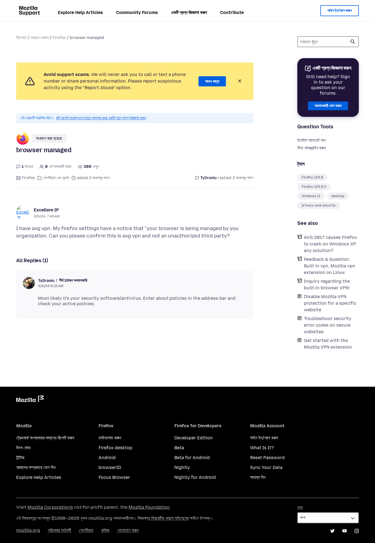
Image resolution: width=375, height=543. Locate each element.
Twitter (332, 531)
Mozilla (30, 399)
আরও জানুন (212, 81)
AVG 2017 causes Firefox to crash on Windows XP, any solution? (330, 244)
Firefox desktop (115, 447)
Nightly (182, 467)
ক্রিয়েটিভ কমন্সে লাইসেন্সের (170, 518)
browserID (110, 467)
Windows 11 (311, 196)
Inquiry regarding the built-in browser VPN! (327, 284)
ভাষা (300, 507)
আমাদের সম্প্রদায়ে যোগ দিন (35, 467)
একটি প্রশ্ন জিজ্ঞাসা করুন (189, 12)
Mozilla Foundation (149, 507)
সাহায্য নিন (257, 477)
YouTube (344, 531)
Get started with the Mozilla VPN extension (328, 344)
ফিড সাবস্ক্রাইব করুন (311, 148)
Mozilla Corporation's (50, 507)
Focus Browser (114, 477)
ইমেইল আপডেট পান (311, 140)
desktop (337, 196)
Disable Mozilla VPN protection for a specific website (330, 303)
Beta (179, 447)
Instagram (356, 531)
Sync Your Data (266, 467)
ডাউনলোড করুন (110, 437)
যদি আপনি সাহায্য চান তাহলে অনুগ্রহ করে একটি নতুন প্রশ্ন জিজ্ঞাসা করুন (101, 118)
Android (107, 457)
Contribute (232, 12)
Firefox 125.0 (312, 177)
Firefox (59, 37)
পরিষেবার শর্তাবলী (59, 530)
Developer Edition (193, 437)
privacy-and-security (319, 205)
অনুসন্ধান (352, 41)
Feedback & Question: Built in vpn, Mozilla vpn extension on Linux (329, 266)
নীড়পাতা (21, 37)
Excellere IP (46, 210)
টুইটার (20, 457)
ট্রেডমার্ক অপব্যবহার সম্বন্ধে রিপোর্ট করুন (45, 437)
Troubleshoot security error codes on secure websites (327, 325)
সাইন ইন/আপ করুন (340, 10)
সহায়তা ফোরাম (39, 37)
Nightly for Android (195, 477)
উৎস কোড (23, 447)
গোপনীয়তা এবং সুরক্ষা (56, 178)
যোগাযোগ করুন (128, 530)
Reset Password (267, 457)
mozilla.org (28, 530)
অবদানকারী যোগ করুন (328, 105)
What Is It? (262, 447)
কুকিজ (105, 530)
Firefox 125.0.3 (314, 187)
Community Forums (137, 12)
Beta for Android (192, 457)
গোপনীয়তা (86, 530)
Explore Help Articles (80, 12)
